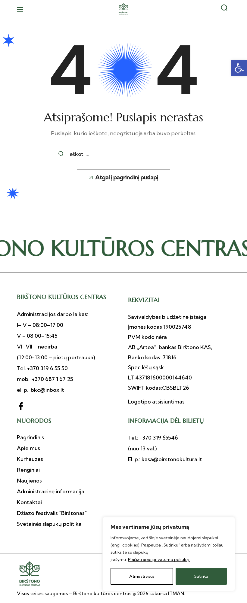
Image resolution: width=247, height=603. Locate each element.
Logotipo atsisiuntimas (156, 401)
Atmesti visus (141, 576)
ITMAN (176, 593)
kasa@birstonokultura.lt (171, 459)
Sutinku (201, 576)
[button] (239, 68)
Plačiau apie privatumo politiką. (159, 559)
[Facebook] (21, 406)
